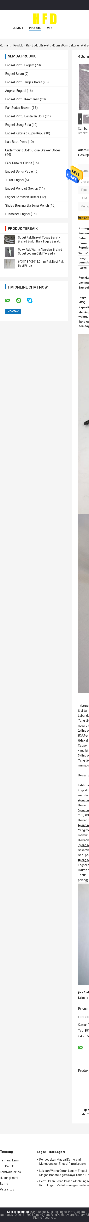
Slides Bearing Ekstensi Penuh (27, 205)
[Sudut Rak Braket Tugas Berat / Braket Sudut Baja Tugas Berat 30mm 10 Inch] (9, 240)
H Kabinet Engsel (17, 214)
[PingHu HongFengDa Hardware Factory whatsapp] (21, 301)
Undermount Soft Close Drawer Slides (33, 150)
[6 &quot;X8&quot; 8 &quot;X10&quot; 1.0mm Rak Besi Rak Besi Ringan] (9, 264)
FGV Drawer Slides (18, 163)
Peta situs (7, 1189)
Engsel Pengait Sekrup (21, 188)
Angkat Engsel (15, 91)
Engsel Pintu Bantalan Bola (24, 116)
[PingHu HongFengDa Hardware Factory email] (10, 301)
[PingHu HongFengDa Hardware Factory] (44, 18)
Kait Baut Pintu (16, 142)
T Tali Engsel (14, 180)
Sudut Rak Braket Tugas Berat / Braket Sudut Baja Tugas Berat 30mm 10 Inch (39, 241)
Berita (4, 1183)
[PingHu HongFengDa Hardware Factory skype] (32, 300)
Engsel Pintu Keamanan (22, 99)
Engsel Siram (14, 74)
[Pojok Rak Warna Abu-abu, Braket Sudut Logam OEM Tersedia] (9, 252)
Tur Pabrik (7, 1166)
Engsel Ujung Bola (18, 125)
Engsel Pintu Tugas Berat (23, 82)
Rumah (17, 28)
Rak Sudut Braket (37, 45)
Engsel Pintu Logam (19, 65)
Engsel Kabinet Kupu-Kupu (24, 133)
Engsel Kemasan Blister (22, 197)
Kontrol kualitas (10, 1172)
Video (51, 28)
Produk (35, 28)
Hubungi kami (9, 1177)
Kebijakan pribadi (18, 1211)
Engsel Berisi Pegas (19, 171)
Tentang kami (9, 1160)
